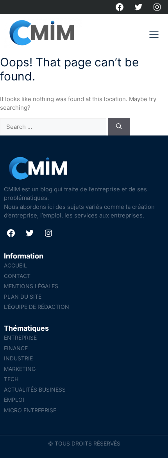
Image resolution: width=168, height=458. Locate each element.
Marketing (20, 368)
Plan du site (22, 296)
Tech (11, 379)
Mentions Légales (31, 286)
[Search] (119, 127)
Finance (16, 348)
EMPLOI (14, 399)
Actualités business (35, 389)
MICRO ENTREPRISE (30, 410)
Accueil (15, 265)
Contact (17, 276)
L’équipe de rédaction (36, 306)
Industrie (18, 358)
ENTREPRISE (20, 337)
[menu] (154, 34)
